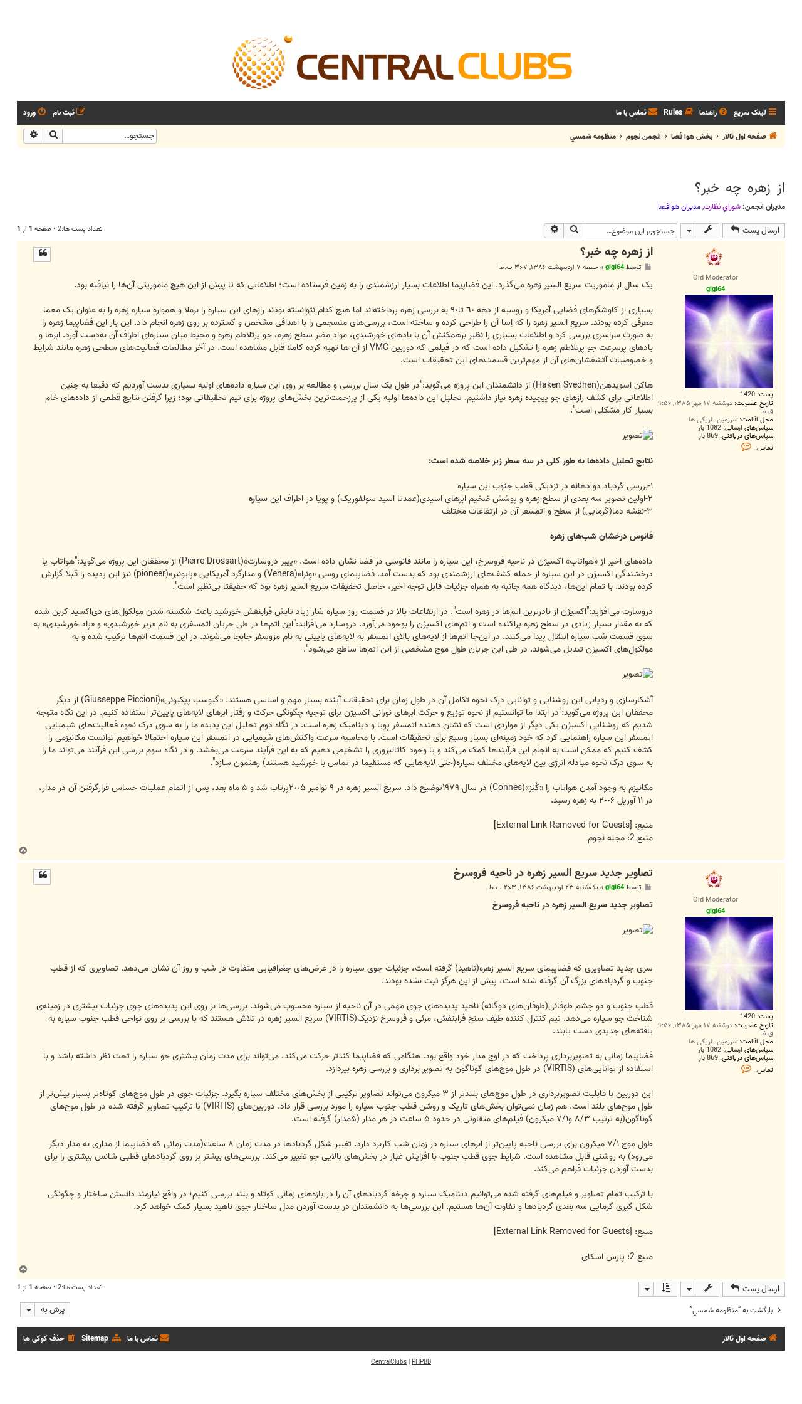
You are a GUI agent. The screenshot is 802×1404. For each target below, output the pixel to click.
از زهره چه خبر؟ (740, 188)
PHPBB (421, 1362)
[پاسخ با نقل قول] (42, 254)
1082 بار (709, 428)
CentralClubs (389, 1362)
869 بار (708, 436)
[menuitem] (714, 113)
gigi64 (614, 267)
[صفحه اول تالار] (401, 61)
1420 (747, 395)
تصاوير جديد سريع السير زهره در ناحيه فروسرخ (553, 873)
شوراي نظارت (722, 207)
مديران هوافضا (679, 207)
